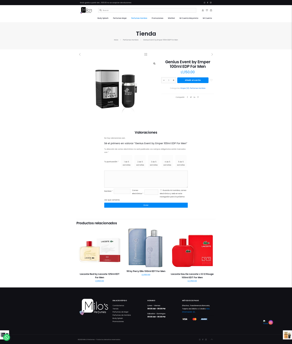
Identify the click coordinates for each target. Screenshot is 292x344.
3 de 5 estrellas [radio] (154, 163)
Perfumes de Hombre (122, 315)
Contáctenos (118, 305)
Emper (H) (185, 88)
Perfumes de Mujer (120, 312)
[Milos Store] (86, 10)
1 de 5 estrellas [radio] (126, 163)
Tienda (115, 308)
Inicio (116, 40)
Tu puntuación (111, 161)
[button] (154, 63)
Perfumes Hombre (130, 40)
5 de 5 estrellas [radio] (181, 163)
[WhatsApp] (204, 2)
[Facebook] (207, 2)
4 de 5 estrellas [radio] (167, 163)
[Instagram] (211, 2)
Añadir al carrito (193, 80)
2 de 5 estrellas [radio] (140, 163)
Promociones (118, 321)
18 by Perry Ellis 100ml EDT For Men (145, 271)
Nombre (108, 191)
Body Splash (118, 318)
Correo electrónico (137, 192)
